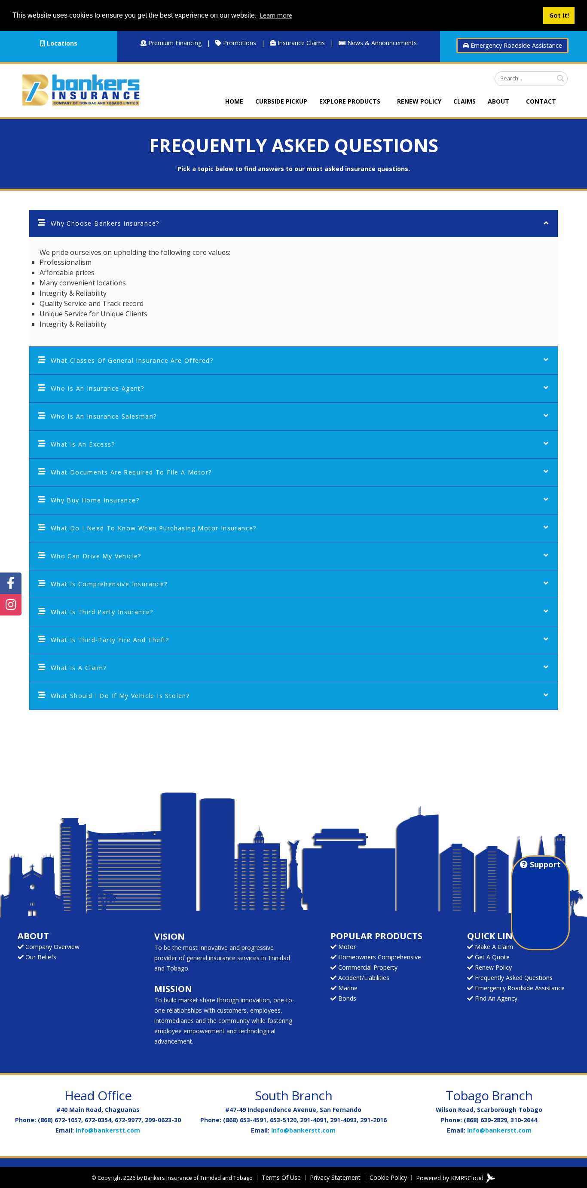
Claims (464, 101)
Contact (541, 101)
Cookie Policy (388, 1177)
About (498, 101)
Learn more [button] (276, 15)
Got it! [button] (559, 15)
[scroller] (572, 1177)
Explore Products (349, 101)
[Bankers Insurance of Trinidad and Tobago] (81, 89)
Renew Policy (419, 101)
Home (234, 101)
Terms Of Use (281, 1177)
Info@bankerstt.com (108, 1130)
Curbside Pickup (281, 101)
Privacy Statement (335, 1177)
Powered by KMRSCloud (450, 1177)
